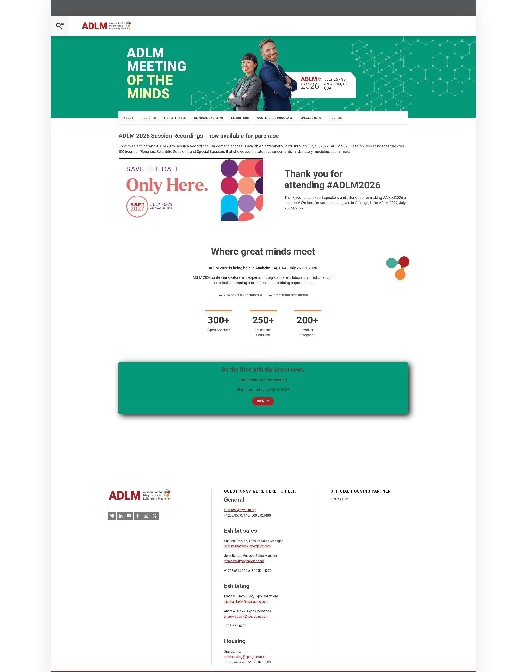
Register (149, 118)
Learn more (340, 151)
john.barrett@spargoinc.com (244, 561)
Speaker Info (310, 118)
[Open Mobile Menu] (60, 26)
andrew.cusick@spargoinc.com (246, 616)
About (128, 118)
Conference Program (274, 118)
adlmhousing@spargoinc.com (245, 657)
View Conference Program (243, 295)
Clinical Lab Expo (208, 118)
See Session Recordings (291, 295)
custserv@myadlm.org (240, 510)
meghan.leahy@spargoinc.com (246, 602)
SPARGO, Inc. (339, 499)
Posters (336, 118)
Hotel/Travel (175, 118)
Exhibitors (240, 118)
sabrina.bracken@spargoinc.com (247, 546)
